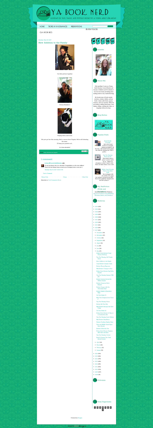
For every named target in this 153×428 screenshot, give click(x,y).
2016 (96, 353)
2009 (96, 372)
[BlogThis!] (84, 151)
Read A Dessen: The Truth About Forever (103, 338)
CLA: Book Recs (46, 32)
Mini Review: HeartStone (103, 319)
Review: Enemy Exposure (103, 266)
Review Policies (92, 29)
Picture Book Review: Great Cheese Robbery (103, 254)
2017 (96, 230)
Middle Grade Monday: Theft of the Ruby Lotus (108, 171)
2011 (96, 366)
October (99, 238)
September (100, 240)
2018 (96, 227)
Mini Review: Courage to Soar (104, 268)
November (100, 235)
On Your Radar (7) (101, 295)
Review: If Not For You (102, 328)
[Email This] (82, 151)
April (98, 342)
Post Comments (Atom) (54, 180)
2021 (96, 219)
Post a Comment (47, 173)
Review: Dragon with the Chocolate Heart (103, 287)
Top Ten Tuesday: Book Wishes (105, 317)
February (99, 347)
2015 (96, 356)
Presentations (76, 26)
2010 (96, 369)
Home (42, 26)
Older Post (85, 177)
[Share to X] (85, 151)
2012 (96, 364)
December (100, 232)
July (98, 246)
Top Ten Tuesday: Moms (103, 301)
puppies (55, 152)
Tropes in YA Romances (57, 26)
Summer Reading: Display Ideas (104, 322)
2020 (96, 222)
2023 (96, 214)
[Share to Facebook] (87, 151)
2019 (96, 225)
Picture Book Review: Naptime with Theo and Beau (104, 331)
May (98, 251)
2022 (96, 217)
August (99, 243)
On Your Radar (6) (101, 310)
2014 (96, 359)
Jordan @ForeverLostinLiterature (53, 163)
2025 (96, 209)
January (99, 350)
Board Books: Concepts (107, 141)
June (98, 248)
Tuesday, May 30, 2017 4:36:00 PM (54, 169)
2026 (96, 206)
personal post (50, 152)
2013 (96, 361)
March (98, 345)
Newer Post (45, 177)
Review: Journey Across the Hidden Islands (103, 279)
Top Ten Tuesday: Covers (103, 335)
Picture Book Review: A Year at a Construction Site (104, 313)
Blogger (80, 418)
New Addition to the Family (103, 261)
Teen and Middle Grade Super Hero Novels (104, 325)
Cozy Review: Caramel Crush (104, 263)
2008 (96, 374)
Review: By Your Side (102, 304)
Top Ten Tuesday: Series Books (108, 155)
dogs (45, 152)
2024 (96, 212)
